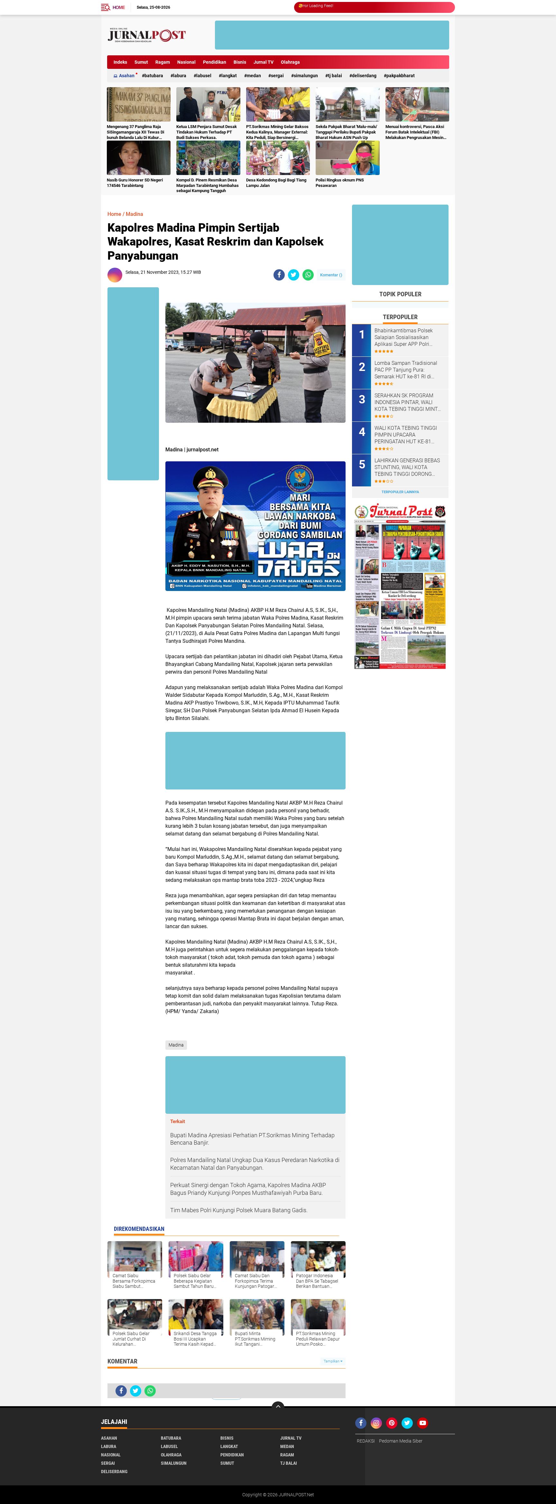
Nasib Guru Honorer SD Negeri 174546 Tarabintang (135, 183)
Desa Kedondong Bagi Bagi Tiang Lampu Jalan (276, 183)
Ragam (162, 62)
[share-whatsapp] (308, 275)
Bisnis (240, 62)
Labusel (203, 75)
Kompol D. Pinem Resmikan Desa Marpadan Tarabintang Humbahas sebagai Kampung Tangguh (207, 185)
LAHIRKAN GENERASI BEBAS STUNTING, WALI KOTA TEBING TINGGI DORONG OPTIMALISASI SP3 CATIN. (407, 467)
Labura (179, 75)
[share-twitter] (293, 275)
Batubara (153, 75)
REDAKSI (366, 1441)
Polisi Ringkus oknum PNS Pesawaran (340, 183)
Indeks (120, 62)
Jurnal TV (263, 62)
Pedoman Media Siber (400, 1441)
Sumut (141, 62)
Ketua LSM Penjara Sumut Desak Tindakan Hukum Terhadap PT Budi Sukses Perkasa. (206, 132)
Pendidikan (214, 62)
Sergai (277, 75)
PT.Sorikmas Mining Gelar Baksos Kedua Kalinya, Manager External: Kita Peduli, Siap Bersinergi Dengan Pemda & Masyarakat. (277, 132)
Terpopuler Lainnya (400, 492)
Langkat (229, 75)
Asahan (126, 75)
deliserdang (364, 75)
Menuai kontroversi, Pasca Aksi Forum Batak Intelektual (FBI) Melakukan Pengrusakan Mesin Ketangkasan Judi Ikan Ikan (414, 132)
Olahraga (290, 62)
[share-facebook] (279, 275)
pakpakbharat (400, 75)
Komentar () (331, 274)
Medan (254, 75)
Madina (134, 214)
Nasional (186, 62)
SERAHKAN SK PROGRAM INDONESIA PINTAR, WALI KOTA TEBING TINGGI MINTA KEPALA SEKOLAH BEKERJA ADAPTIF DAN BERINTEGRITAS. (408, 402)
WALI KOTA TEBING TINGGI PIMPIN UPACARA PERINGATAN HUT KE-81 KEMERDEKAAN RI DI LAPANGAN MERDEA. (406, 435)
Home (119, 7)
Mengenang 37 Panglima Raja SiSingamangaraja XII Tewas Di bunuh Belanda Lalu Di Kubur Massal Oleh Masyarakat (135, 132)
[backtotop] (278, 1407)
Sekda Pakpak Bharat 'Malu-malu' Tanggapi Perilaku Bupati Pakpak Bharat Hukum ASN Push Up (346, 132)
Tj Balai (335, 75)
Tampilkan (332, 1361)
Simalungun (306, 75)
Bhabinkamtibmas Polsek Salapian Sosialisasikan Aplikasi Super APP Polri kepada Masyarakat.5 (404, 337)
